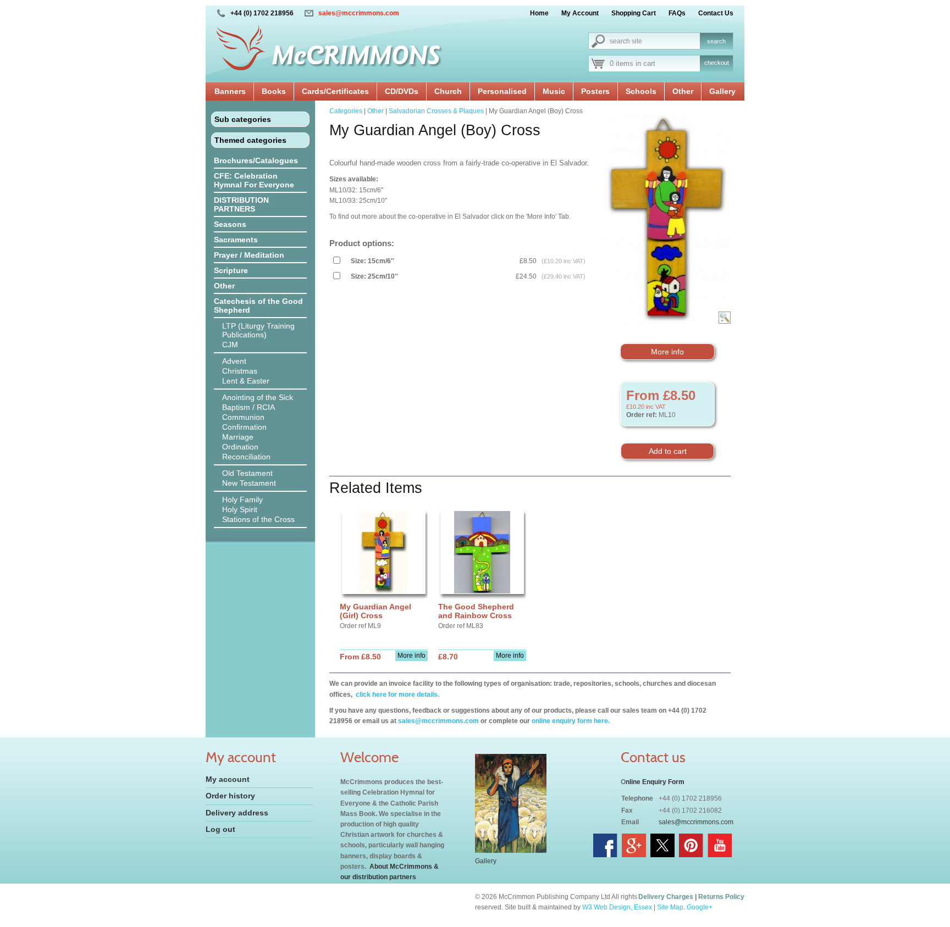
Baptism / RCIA (248, 407)
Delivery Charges (665, 897)
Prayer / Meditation (249, 255)
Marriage (237, 436)
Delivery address (237, 812)
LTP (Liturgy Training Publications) (258, 330)
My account (228, 779)
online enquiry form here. (571, 721)
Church (448, 91)
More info (667, 351)
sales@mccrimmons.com (358, 13)
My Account (580, 13)
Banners (230, 91)
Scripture (231, 270)
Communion (243, 417)
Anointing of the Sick (257, 397)
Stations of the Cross (258, 519)
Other (682, 91)
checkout (716, 62)
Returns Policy (721, 897)
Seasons (230, 224)
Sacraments (236, 239)
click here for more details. (396, 694)
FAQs (677, 13)
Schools (641, 91)
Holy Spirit (239, 509)
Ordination (240, 446)
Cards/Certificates (335, 91)
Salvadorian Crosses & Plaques (436, 111)
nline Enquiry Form (655, 782)
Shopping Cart (633, 13)
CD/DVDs (401, 91)
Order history (230, 795)
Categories (345, 111)
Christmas (239, 371)
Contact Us (715, 13)
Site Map (670, 907)
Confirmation (244, 427)
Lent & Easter (245, 380)
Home (539, 13)
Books (274, 91)
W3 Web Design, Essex (617, 907)
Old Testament (247, 473)
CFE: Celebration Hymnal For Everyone (254, 180)
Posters (595, 91)
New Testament (249, 483)
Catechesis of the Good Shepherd (258, 305)
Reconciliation (246, 456)
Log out (220, 829)
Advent (234, 361)
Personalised (502, 91)
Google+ (699, 907)
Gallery (722, 91)
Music (554, 91)
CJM (230, 344)
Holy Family (242, 499)
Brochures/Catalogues (256, 160)
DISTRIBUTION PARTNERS (241, 204)
